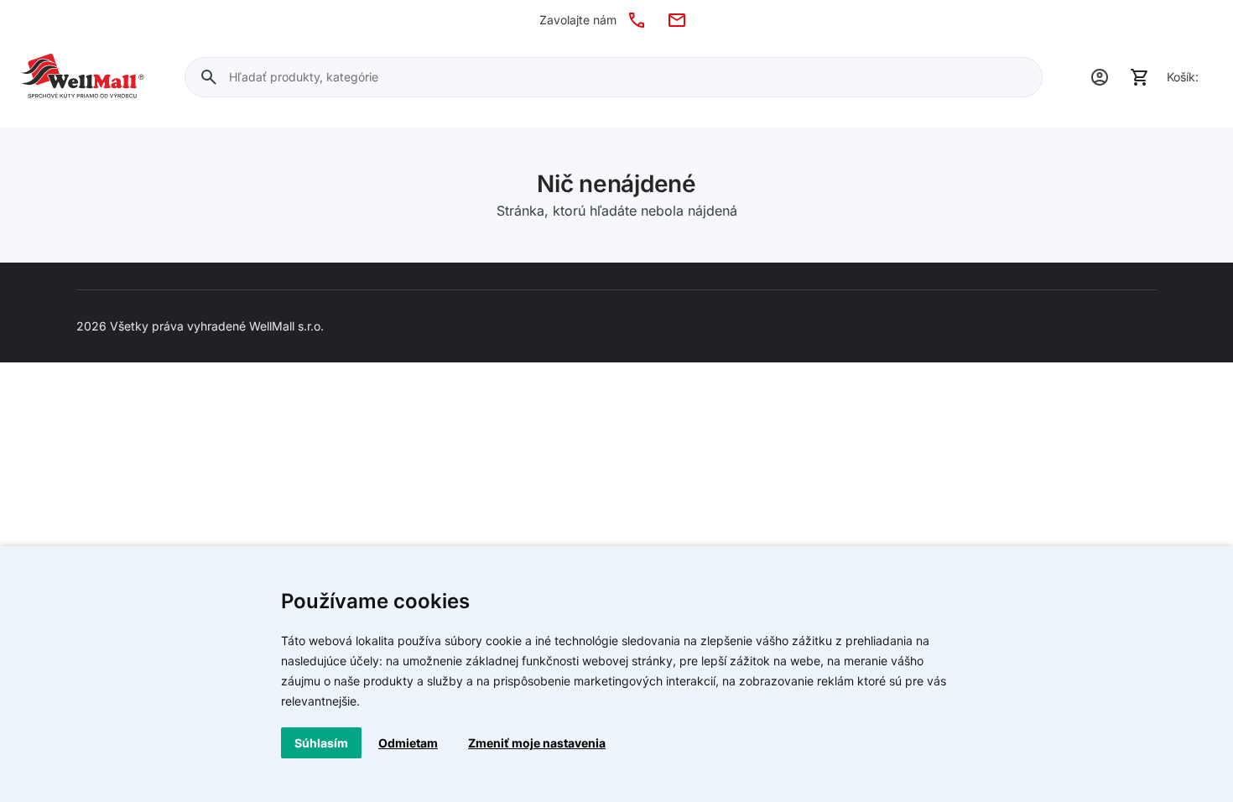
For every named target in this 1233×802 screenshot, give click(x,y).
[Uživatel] (1099, 77)
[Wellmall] (82, 77)
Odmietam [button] (408, 743)
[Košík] (1140, 77)
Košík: (1183, 77)
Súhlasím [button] (321, 743)
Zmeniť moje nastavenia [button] (537, 743)
